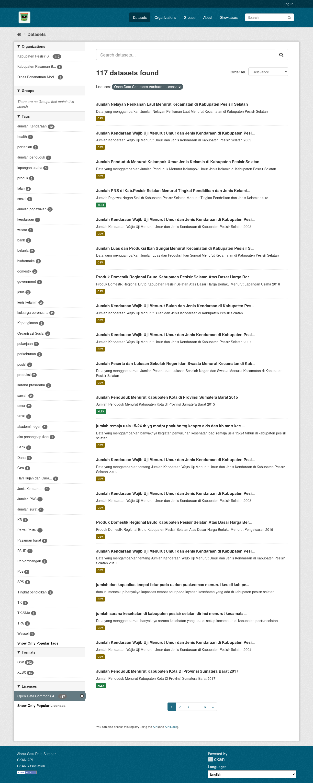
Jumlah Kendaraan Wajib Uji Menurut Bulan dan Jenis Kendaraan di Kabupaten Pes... (175, 305)
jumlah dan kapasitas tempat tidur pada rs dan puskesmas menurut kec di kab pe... (172, 584)
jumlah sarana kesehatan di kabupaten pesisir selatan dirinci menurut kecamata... (171, 613)
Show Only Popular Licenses (41, 705)
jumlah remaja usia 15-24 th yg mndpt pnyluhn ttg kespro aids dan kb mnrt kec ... (170, 426)
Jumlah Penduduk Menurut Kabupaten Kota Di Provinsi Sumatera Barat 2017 (167, 671)
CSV (100, 118)
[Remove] (180, 87)
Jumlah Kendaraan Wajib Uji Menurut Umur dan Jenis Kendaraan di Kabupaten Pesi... (175, 133)
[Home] (19, 34)
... (196, 706)
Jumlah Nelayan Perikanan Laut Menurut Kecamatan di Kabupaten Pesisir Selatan (172, 104)
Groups (189, 17)
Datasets (140, 17)
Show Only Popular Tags (37, 643)
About (207, 17)
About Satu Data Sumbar (36, 753)
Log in (288, 3)
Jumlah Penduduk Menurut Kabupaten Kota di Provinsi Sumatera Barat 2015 (167, 397)
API (155, 727)
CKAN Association (31, 765)
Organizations (165, 17)
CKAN (216, 759)
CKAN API (25, 759)
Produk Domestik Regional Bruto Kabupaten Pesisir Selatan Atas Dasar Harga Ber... (174, 277)
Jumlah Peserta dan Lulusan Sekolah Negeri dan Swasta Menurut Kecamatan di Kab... (175, 363)
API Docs (171, 727)
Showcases (229, 17)
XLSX (101, 205)
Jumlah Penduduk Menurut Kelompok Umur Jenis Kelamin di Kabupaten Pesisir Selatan (177, 161)
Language (216, 766)
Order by (238, 71)
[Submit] (289, 17)
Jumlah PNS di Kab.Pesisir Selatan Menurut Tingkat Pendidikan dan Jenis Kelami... (173, 190)
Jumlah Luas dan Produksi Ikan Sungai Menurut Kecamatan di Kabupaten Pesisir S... (175, 248)
